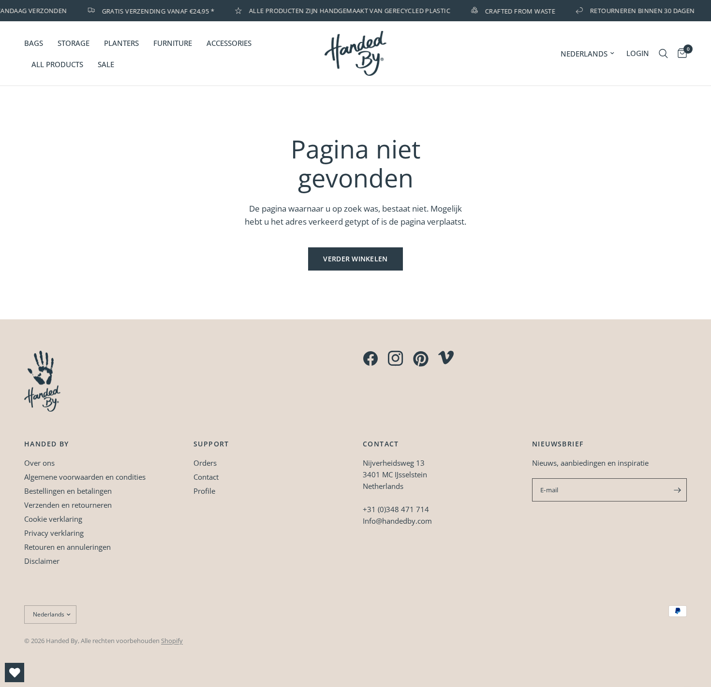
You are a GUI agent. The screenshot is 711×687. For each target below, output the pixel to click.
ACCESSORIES (229, 43)
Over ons (39, 463)
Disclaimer (41, 561)
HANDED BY (46, 444)
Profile (204, 491)
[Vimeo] (446, 357)
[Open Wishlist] (14, 672)
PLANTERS (121, 43)
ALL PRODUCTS (57, 64)
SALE (106, 64)
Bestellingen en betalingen (68, 491)
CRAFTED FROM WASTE (516, 10)
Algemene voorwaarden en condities (85, 477)
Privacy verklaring (54, 533)
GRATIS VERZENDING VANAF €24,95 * (153, 10)
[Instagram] (395, 358)
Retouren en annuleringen (67, 547)
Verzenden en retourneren (68, 505)
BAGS (33, 43)
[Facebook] (370, 358)
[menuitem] (37, 43)
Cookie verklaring (53, 519)
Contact (206, 477)
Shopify (172, 640)
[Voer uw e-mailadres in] (677, 489)
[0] (680, 53)
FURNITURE (172, 43)
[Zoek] (663, 53)
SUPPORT (211, 444)
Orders (205, 463)
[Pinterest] (421, 359)
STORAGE (73, 43)
